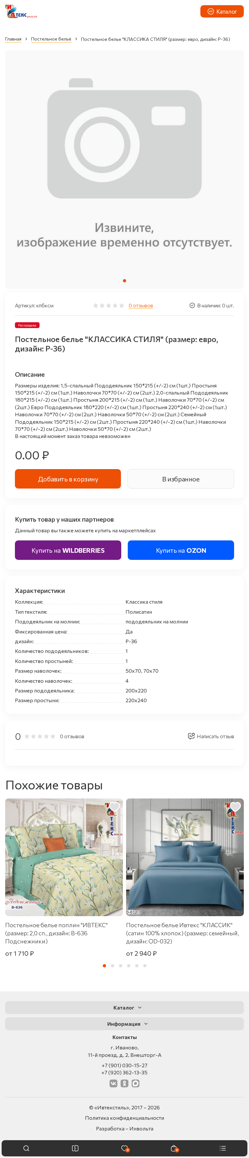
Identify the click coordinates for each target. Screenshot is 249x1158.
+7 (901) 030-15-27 (125, 1065)
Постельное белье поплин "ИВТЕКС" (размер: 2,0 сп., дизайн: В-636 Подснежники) (56, 933)
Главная (13, 38)
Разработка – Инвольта (124, 1128)
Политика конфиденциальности (124, 1118)
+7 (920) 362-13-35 (124, 1072)
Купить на (67, 550)
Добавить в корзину (68, 479)
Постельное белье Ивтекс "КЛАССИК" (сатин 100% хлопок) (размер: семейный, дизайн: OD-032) (182, 933)
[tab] (124, 280)
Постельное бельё (51, 38)
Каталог (226, 11)
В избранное (181, 479)
